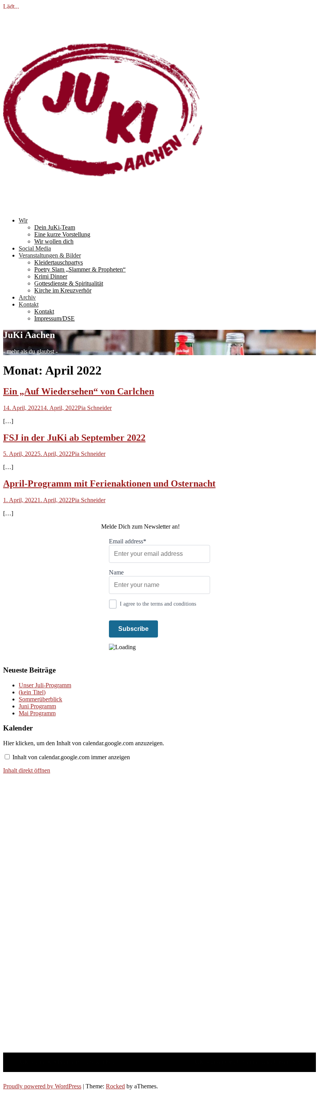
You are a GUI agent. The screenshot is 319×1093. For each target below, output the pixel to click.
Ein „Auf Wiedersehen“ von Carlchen (78, 391)
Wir (23, 220)
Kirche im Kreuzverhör (62, 290)
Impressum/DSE (54, 318)
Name (116, 572)
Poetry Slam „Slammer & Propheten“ (80, 269)
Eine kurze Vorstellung (62, 234)
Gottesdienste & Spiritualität (68, 283)
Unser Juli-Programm (45, 685)
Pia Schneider (95, 408)
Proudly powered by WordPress (42, 1086)
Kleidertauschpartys (58, 262)
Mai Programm (37, 713)
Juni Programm (37, 706)
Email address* (127, 541)
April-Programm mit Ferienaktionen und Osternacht (109, 483)
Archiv (27, 297)
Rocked (115, 1086)
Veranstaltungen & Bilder (50, 255)
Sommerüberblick (40, 699)
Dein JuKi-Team (54, 227)
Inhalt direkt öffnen (26, 770)
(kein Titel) (32, 692)
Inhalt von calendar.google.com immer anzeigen (71, 757)
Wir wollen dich (54, 241)
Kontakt (29, 304)
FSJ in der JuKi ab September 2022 (74, 438)
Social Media (35, 248)
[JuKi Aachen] (102, 207)
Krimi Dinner (50, 276)
